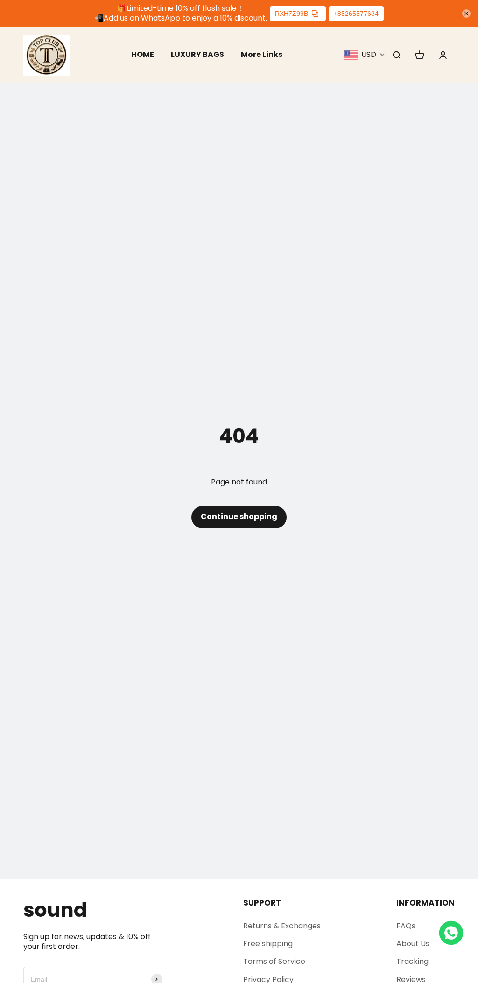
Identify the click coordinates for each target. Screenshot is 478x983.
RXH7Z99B (291, 13)
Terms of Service (274, 961)
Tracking (412, 961)
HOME (142, 54)
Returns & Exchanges (282, 925)
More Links (261, 54)
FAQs (405, 925)
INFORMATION (425, 902)
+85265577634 (356, 13)
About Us (412, 943)
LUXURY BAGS (197, 54)
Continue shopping (239, 516)
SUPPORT (262, 902)
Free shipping (268, 943)
